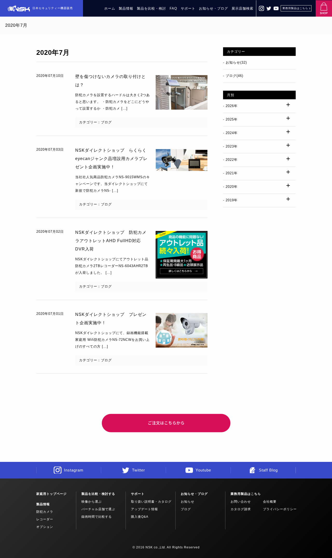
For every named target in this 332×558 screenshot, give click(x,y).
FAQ (173, 8)
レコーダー (44, 519)
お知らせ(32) (236, 62)
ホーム (109, 8)
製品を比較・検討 (151, 8)
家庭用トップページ (51, 494)
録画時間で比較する (96, 517)
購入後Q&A (139, 517)
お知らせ (187, 501)
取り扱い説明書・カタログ (151, 501)
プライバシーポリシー (280, 509)
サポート (188, 8)
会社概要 (269, 501)
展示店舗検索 (242, 8)
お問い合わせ (241, 501)
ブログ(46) (234, 76)
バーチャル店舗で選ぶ (98, 509)
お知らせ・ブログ (213, 8)
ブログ (186, 509)
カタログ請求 (241, 509)
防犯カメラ (44, 512)
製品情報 (126, 8)
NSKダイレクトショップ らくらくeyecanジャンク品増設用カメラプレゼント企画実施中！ (111, 158)
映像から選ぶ (91, 501)
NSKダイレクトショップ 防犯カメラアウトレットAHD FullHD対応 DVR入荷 (111, 240)
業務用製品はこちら (295, 8)
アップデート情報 (144, 509)
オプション (44, 527)
